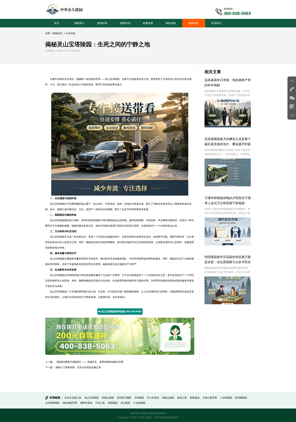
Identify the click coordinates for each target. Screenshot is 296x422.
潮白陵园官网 (70, 402)
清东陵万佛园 (124, 397)
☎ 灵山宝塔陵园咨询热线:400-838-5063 (119, 311)
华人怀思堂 (153, 397)
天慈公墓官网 (209, 397)
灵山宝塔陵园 (112, 79)
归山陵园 (125, 402)
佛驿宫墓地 (86, 402)
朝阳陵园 (113, 402)
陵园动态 (194, 23)
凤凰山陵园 (108, 397)
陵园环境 (125, 23)
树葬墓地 (194, 397)
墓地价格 (102, 23)
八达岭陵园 (226, 397)
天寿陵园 (139, 397)
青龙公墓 (182, 397)
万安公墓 (100, 402)
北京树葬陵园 (52, 402)
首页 (56, 23)
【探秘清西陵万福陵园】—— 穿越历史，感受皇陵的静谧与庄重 (89, 361)
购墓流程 (148, 23)
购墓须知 (171, 23)
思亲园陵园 (241, 397)
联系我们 (216, 23)
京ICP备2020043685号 (166, 417)
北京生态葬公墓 (72, 397)
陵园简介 (79, 23)
